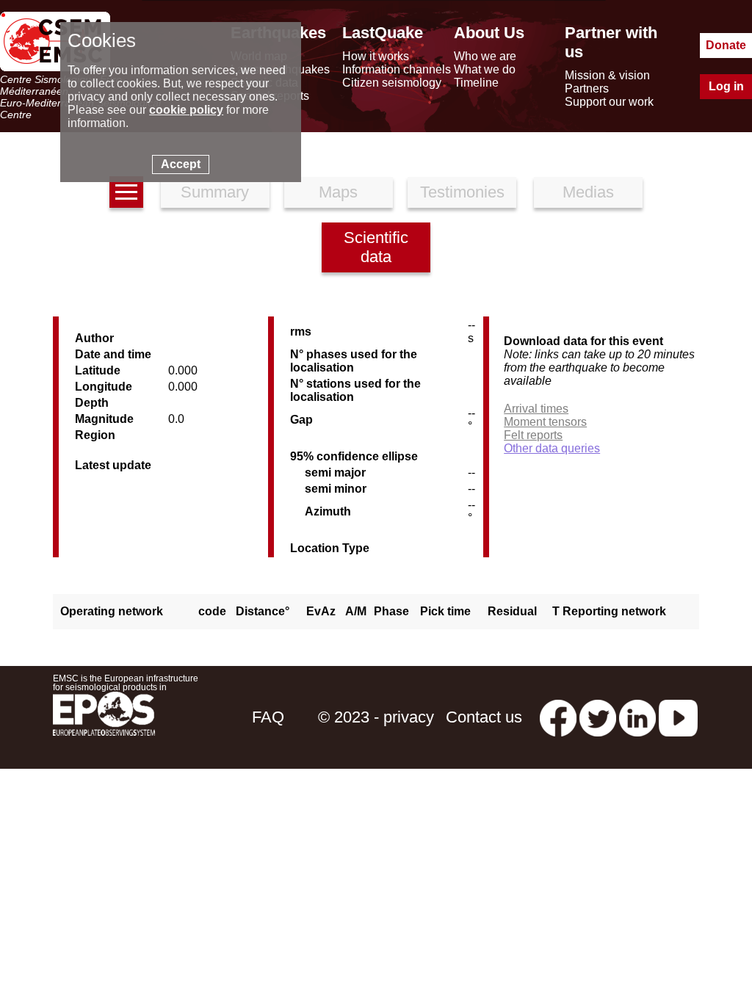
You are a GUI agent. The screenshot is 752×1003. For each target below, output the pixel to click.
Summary (215, 192)
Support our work (609, 101)
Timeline (476, 82)
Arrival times (536, 408)
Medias (588, 192)
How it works (375, 56)
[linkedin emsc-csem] (637, 717)
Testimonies (462, 192)
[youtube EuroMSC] (678, 717)
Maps (338, 192)
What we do (485, 69)
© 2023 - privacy (376, 717)
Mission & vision (607, 75)
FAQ (268, 717)
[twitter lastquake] (597, 717)
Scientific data (376, 247)
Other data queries (552, 448)
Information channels (396, 69)
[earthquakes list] (126, 192)
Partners (587, 88)
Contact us (484, 717)
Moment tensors (545, 422)
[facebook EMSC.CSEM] (558, 717)
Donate (726, 45)
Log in (726, 86)
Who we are (485, 56)
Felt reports (533, 435)
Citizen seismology (391, 82)
